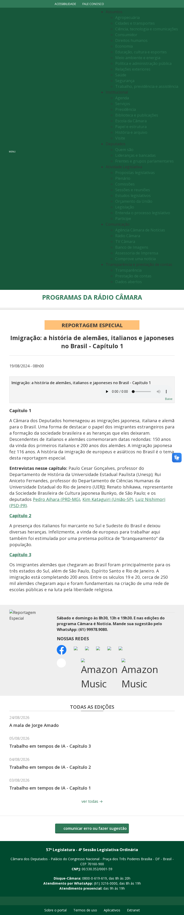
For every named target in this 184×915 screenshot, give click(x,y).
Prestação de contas (133, 276)
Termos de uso (85, 910)
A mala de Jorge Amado (34, 725)
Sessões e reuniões (132, 189)
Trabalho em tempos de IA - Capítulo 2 (50, 767)
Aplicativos (112, 910)
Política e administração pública (143, 63)
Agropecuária (127, 17)
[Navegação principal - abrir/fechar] (12, 148)
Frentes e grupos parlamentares (144, 161)
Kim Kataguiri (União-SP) (107, 499)
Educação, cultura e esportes (141, 52)
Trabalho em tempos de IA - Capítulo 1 (50, 788)
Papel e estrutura (131, 126)
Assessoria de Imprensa (136, 253)
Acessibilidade (65, 4)
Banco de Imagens (131, 247)
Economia (124, 46)
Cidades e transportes (135, 23)
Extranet (133, 910)
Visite (120, 138)
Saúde (120, 75)
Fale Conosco (93, 4)
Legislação (124, 207)
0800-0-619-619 (94, 878)
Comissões (125, 184)
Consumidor (126, 34)
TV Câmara (125, 241)
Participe (123, 218)
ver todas (92, 801)
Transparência (128, 270)
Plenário (122, 178)
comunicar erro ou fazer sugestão (95, 828)
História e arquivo (131, 132)
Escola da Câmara (131, 120)
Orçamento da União (133, 201)
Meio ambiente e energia (137, 57)
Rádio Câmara (127, 235)
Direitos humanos (131, 40)
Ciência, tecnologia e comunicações (146, 29)
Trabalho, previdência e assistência (146, 86)
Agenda (122, 98)
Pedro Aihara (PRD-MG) (56, 499)
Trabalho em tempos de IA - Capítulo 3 (50, 746)
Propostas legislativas (135, 172)
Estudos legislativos (133, 195)
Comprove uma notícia (135, 258)
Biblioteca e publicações (136, 115)
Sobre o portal (55, 910)
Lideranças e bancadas (135, 155)
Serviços (122, 103)
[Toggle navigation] (57, 148)
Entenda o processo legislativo (142, 212)
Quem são (124, 149)
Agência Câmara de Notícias (140, 230)
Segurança (124, 80)
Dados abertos (128, 281)
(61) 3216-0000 (105, 883)
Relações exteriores (132, 69)
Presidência (125, 109)
